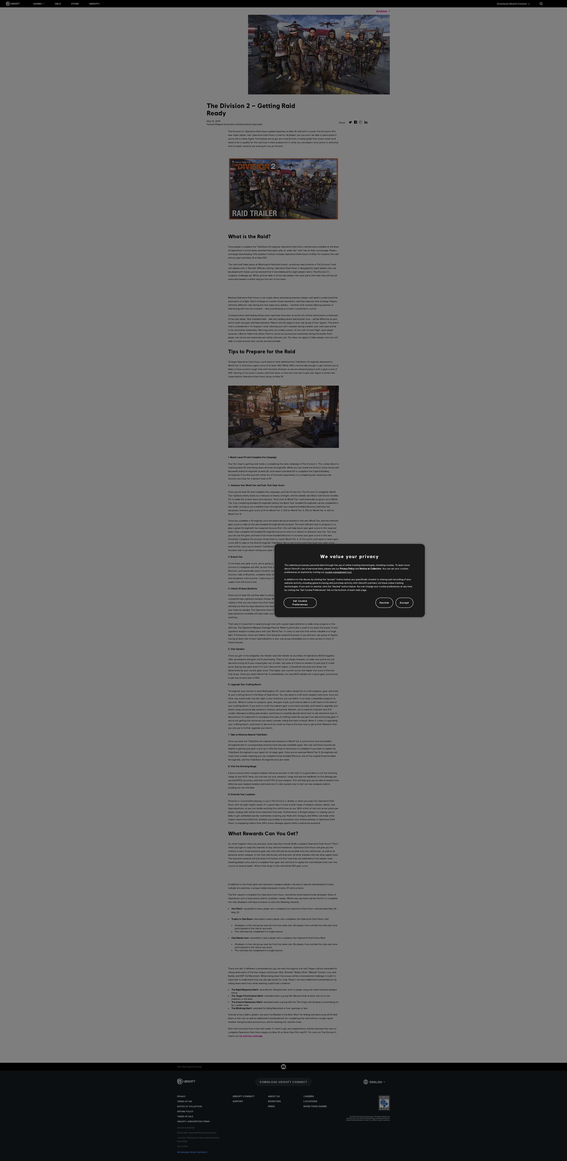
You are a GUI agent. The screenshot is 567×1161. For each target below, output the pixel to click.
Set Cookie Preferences (300, 602)
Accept (404, 602)
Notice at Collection (370, 568)
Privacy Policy (347, 568)
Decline (384, 602)
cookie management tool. (338, 572)
